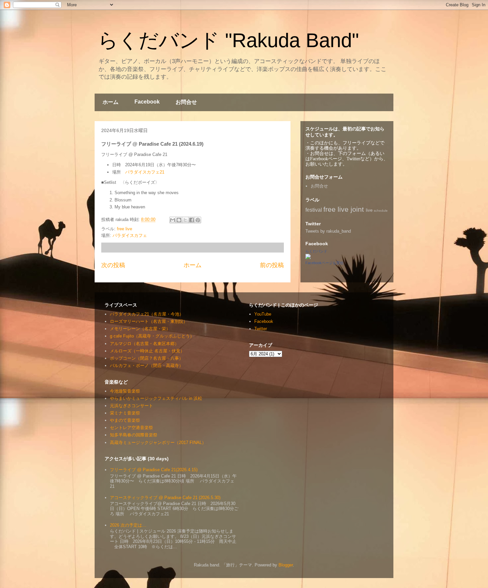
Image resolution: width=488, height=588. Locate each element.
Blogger (286, 564)
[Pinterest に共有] (198, 220)
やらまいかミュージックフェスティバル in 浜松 (156, 398)
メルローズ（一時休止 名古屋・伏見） (147, 350)
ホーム (111, 102)
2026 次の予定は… (128, 525)
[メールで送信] (172, 220)
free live (124, 228)
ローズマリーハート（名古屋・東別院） (149, 321)
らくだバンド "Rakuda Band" (228, 40)
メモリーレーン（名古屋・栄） (140, 328)
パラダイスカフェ (130, 235)
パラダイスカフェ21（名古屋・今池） (147, 314)
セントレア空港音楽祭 (131, 427)
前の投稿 (272, 265)
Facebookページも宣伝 (324, 263)
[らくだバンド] (308, 257)
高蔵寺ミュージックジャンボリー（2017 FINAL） (158, 442)
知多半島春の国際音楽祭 (133, 434)
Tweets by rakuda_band (328, 231)
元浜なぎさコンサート (131, 405)
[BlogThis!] (179, 220)
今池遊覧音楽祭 (125, 391)
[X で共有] (185, 220)
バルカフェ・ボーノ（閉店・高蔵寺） (146, 365)
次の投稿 (113, 265)
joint (357, 209)
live (369, 210)
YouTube (262, 314)
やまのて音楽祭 (125, 420)
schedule (381, 210)
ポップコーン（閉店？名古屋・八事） (146, 358)
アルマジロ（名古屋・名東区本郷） (144, 343)
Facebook (147, 102)
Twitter (260, 328)
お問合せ (186, 102)
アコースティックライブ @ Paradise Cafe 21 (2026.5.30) (165, 497)
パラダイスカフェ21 (144, 172)
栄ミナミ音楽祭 (125, 412)
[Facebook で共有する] (191, 220)
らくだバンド (316, 251)
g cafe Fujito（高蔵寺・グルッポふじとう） (152, 335)
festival (313, 210)
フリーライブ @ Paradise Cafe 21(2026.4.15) (154, 469)
